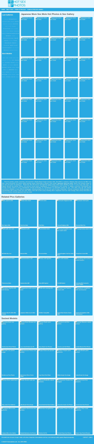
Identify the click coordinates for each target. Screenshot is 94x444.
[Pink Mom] (47, 212)
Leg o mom (17, 21)
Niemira (4, 69)
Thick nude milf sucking (6, 28)
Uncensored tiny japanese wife (7, 47)
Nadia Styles (9, 67)
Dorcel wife (15, 45)
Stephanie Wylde (11, 69)
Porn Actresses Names (35, 9)
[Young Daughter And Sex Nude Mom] (65, 240)
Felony (7, 69)
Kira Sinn (3, 62)
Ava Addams (17, 74)
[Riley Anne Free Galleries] (10, 391)
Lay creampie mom (16, 28)
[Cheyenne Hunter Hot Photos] (65, 391)
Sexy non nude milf (4, 21)
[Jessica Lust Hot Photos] (65, 333)
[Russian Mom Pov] (84, 212)
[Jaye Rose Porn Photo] (47, 362)
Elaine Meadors (4, 67)
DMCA (91, 437)
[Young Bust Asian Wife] (84, 240)
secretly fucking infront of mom (11, 187)
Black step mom (8, 35)
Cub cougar (15, 40)
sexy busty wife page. (82, 184)
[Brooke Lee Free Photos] (10, 362)
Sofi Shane (17, 67)
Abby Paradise (17, 62)
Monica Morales (7, 62)
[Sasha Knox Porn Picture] (84, 391)
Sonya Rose (13, 67)
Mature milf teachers (25, 186)
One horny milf (12, 28)
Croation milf (4, 33)
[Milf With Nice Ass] (10, 240)
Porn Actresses (20, 9)
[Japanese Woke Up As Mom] (28, 299)
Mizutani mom (6, 40)
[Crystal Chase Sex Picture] (65, 420)
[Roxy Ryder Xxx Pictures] (47, 333)
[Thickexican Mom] (10, 270)
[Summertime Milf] (28, 270)
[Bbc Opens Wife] (10, 212)
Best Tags (10, 9)
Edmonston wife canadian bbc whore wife (12, 33)
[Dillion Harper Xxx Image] (65, 362)
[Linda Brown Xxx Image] (84, 362)
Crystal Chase (12, 62)
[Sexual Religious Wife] (65, 212)
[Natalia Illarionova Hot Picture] (28, 420)
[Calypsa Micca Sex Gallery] (10, 420)
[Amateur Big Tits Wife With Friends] (10, 299)
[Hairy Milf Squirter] (47, 270)
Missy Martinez (13, 74)
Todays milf (11, 45)
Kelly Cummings (4, 74)
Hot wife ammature (14, 26)
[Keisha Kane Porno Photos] (10, 333)
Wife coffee (13, 47)
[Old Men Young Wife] (47, 299)
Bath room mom (6, 50)
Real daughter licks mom (13, 19)
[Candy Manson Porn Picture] (84, 333)
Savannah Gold (9, 74)
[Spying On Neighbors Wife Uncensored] (84, 299)
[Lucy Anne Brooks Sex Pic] (28, 333)
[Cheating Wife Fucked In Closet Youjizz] (84, 270)
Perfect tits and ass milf (11, 40)
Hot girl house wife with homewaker (8, 38)
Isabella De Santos (4, 60)
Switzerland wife (12, 21)
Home (3, 9)
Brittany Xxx (16, 69)
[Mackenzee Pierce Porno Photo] (28, 362)
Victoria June (17, 60)
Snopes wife (16, 38)
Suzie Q (13, 60)
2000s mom (9, 21)
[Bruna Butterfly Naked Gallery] (47, 391)
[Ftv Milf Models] (65, 270)
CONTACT (85, 437)
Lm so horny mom (6, 45)
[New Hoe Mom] (28, 212)
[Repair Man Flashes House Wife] (65, 299)
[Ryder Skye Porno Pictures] (84, 420)
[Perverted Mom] (47, 240)
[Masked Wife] (28, 240)
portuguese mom (57, 186)
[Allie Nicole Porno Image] (28, 391)
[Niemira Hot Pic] (47, 420)
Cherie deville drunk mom (17, 47)
